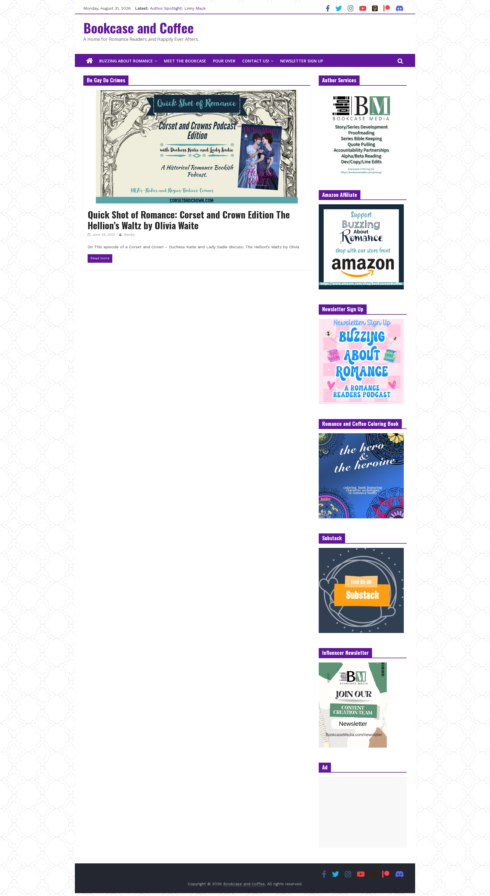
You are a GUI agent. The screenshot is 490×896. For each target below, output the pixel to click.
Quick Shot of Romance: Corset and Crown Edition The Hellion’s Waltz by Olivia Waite (189, 220)
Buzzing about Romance (126, 61)
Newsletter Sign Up (301, 61)
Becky (129, 235)
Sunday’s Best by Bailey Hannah (180, 8)
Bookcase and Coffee (138, 27)
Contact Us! (255, 61)
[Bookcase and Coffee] (89, 61)
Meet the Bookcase (185, 61)
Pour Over (224, 61)
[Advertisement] (363, 812)
